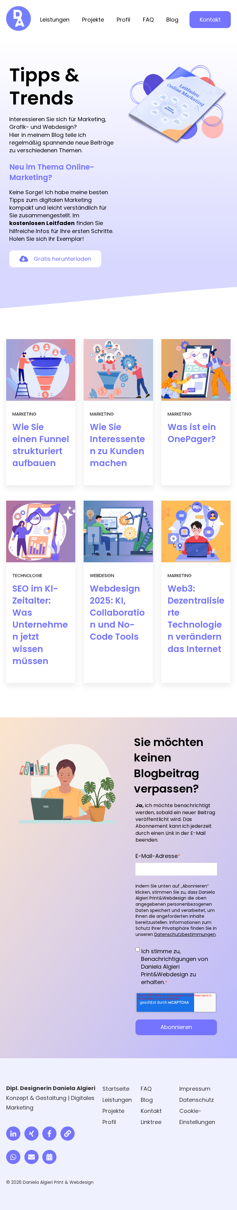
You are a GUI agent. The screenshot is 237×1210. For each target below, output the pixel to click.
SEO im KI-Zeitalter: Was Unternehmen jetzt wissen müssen (40, 625)
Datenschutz (196, 1100)
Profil (123, 19)
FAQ (148, 19)
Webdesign (102, 575)
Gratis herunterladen (62, 259)
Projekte (93, 19)
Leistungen (54, 19)
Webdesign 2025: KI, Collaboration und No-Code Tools (117, 613)
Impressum (194, 1089)
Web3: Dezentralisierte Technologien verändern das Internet (196, 619)
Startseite (115, 1089)
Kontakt (210, 19)
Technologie (27, 575)
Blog (172, 19)
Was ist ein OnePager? (192, 433)
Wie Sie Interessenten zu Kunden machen (117, 445)
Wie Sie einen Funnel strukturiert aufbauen (40, 445)
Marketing (24, 414)
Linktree (151, 1122)
